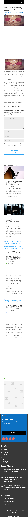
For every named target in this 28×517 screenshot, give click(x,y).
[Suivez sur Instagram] (10, 438)
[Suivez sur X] (6, 438)
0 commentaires (12, 14)
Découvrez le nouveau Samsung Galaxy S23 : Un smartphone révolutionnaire (14, 182)
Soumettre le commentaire (14, 152)
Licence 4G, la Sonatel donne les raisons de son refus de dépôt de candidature (14, 306)
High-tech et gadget (10, 186)
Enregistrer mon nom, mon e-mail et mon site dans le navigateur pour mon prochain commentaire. (13, 145)
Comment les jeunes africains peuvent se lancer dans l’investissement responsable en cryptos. (15, 487)
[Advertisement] (14, 42)
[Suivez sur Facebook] (3, 438)
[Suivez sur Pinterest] (13, 438)
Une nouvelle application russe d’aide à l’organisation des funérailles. (13, 219)
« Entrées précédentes (9, 344)
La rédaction (8, 12)
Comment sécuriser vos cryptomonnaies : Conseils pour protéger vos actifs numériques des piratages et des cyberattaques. (15, 478)
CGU (18, 516)
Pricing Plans (7, 462)
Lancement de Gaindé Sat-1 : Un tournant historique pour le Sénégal (15, 470)
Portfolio (5, 459)
